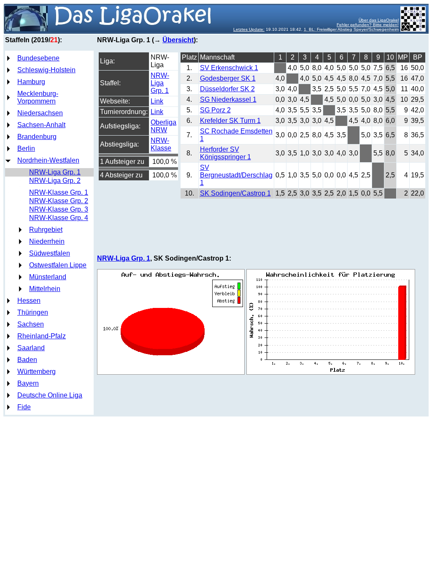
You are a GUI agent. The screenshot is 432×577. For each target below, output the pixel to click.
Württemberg (36, 371)
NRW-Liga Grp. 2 (55, 180)
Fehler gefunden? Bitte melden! (368, 24)
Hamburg (31, 81)
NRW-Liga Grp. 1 (55, 172)
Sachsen (30, 324)
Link (157, 101)
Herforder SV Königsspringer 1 (225, 153)
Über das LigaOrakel (379, 20)
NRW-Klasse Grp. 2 (58, 200)
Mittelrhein (44, 288)
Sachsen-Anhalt (41, 124)
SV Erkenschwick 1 (229, 67)
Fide (24, 407)
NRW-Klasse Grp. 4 (58, 217)
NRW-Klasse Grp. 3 (58, 209)
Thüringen (32, 312)
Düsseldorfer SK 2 (227, 89)
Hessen (28, 300)
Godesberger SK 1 (228, 78)
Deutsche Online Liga (49, 395)
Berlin (26, 148)
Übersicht (178, 40)
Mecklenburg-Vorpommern (37, 97)
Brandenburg (37, 136)
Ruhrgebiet (45, 229)
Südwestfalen (49, 253)
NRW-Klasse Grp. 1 (58, 192)
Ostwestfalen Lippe (57, 265)
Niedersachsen (40, 113)
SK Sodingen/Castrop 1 (235, 193)
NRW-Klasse (161, 144)
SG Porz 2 (215, 110)
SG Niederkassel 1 (228, 99)
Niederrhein (47, 241)
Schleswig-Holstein (46, 69)
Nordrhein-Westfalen (48, 160)
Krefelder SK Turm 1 (230, 120)
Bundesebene (38, 58)
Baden (27, 359)
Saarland (31, 347)
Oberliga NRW (163, 126)
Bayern (28, 383)
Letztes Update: (249, 29)
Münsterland (47, 276)
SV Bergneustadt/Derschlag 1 (236, 175)
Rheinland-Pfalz (41, 336)
